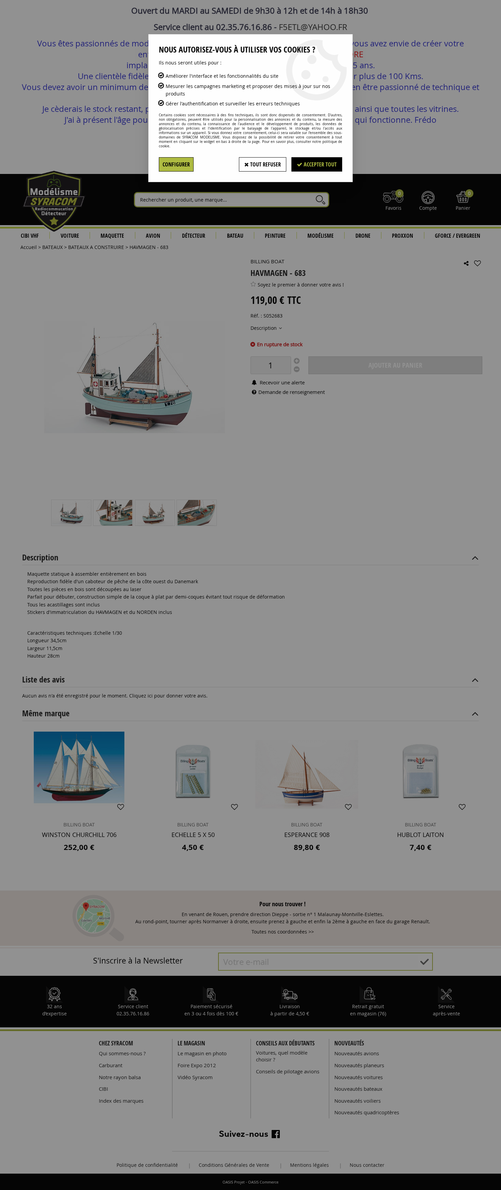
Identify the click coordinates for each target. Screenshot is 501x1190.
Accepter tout (319, 164)
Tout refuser (265, 164)
